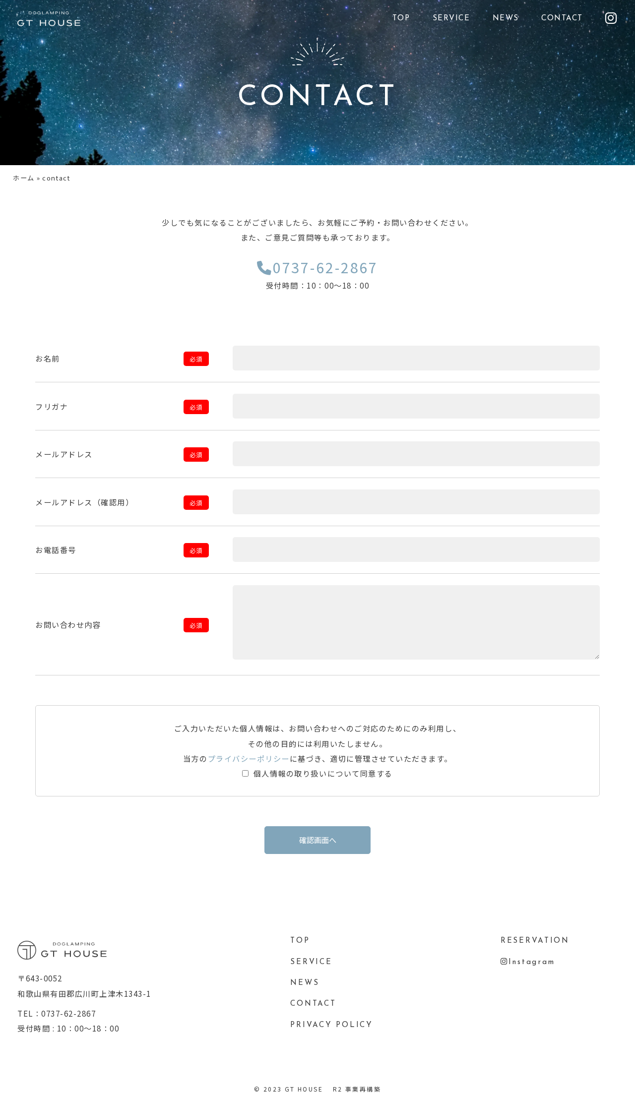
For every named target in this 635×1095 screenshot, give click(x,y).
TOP (401, 18)
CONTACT (562, 18)
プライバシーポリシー (249, 758)
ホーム (23, 177)
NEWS (506, 18)
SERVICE (451, 18)
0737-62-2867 (322, 274)
